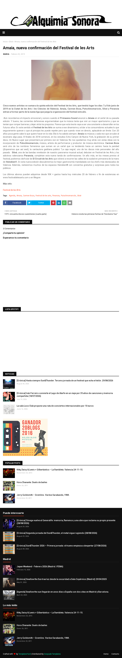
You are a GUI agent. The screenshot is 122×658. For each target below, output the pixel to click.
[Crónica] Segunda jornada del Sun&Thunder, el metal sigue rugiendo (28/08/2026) (57, 533)
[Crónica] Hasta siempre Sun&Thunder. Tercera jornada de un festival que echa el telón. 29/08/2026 (65, 380)
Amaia (19, 196)
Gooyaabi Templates (52, 654)
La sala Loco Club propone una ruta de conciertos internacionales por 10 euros (55, 406)
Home (106, 654)
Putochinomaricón (68, 196)
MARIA (6, 54)
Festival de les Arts (12, 190)
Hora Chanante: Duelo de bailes (32, 482)
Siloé (11, 42)
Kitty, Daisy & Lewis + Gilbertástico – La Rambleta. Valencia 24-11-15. (50, 469)
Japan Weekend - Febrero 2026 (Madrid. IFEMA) (40, 566)
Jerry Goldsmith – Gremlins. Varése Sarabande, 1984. (43, 495)
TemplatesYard (24, 654)
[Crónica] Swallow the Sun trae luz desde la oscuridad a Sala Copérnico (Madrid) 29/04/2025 (62, 579)
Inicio (5, 42)
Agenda (12, 196)
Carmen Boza (28, 196)
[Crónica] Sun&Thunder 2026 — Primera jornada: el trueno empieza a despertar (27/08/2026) (62, 545)
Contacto (115, 654)
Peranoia (56, 196)
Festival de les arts (43, 196)
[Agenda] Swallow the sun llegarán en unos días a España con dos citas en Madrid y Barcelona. (63, 592)
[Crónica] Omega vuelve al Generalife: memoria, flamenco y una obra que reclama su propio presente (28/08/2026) (66, 522)
